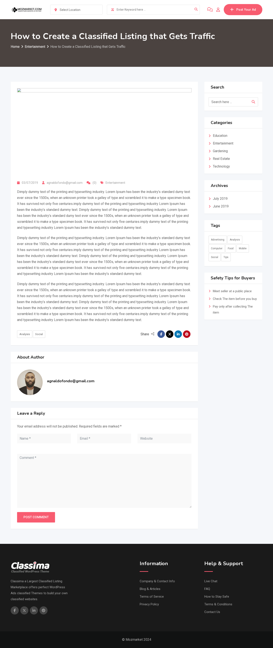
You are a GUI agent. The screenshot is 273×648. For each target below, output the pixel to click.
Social (39, 334)
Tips (226, 257)
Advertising (217, 239)
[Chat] (210, 9)
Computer (216, 248)
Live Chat (210, 581)
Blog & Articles (150, 589)
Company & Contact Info (157, 581)
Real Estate (221, 159)
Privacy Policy (149, 604)
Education (220, 136)
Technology (221, 166)
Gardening (220, 151)
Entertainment (115, 182)
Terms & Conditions (218, 604)
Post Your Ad (246, 10)
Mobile (243, 248)
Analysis (24, 334)
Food (231, 248)
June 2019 (221, 206)
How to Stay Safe (216, 596)
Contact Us (212, 612)
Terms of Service (152, 596)
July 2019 (220, 199)
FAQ (207, 589)
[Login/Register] (218, 9)
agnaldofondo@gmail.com (65, 182)
